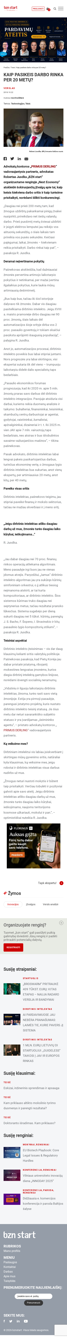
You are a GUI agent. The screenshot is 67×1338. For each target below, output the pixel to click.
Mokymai (29, 1144)
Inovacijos (13, 904)
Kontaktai (10, 1267)
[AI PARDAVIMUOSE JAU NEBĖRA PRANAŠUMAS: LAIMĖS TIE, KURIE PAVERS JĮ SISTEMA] (12, 1019)
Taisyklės (9, 1281)
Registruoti (13, 947)
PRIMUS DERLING (43, 166)
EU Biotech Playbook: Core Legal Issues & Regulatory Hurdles (41, 1155)
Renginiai (42, 1144)
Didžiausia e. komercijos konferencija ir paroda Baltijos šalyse (43, 1204)
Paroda (48, 1190)
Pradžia (6, 67)
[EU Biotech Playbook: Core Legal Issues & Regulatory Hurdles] (12, 1152)
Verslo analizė (50, 904)
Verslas (9, 88)
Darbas (8, 1271)
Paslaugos (10, 1262)
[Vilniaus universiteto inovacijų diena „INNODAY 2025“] (12, 1175)
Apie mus (9, 1276)
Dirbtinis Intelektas (37, 1009)
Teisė (13, 67)
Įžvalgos (30, 904)
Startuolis (30, 978)
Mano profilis (12, 1251)
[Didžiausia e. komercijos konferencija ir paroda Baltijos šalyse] (12, 1199)
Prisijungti (38, 9)
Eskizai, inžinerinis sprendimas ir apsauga (31, 1088)
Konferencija (32, 1170)
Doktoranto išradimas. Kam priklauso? (29, 1123)
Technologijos (17, 103)
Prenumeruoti (33, 1303)
